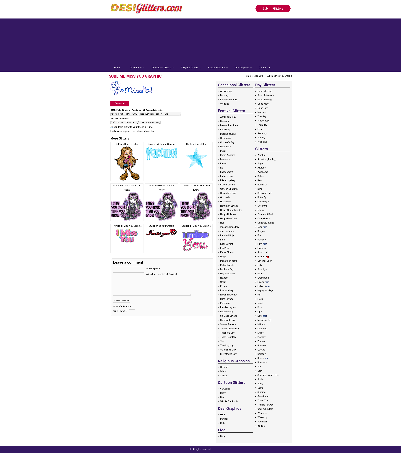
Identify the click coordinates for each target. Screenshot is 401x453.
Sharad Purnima (228, 324)
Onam (223, 282)
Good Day (263, 108)
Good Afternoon (266, 95)
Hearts (261, 282)
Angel (260, 163)
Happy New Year (228, 218)
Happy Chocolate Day (231, 210)
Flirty (260, 243)
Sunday (261, 137)
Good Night (263, 103)
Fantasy (262, 239)
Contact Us (265, 67)
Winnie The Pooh (229, 401)
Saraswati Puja (227, 320)
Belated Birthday (228, 99)
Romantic (262, 362)
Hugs (260, 299)
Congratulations (266, 222)
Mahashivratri (227, 265)
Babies (261, 176)
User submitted (265, 409)
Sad (259, 366)
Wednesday (263, 120)
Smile (260, 379)
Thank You (263, 400)
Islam (223, 371)
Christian (224, 367)
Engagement (226, 172)
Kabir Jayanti (226, 243)
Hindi (222, 414)
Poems (261, 341)
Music (261, 332)
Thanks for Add (265, 404)
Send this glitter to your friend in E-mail (134, 127)
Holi (222, 222)
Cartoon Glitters (216, 67)
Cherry (261, 210)
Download (120, 103)
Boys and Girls (265, 193)
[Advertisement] (200, 40)
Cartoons (225, 388)
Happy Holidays (228, 214)
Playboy (262, 337)
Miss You (258, 76)
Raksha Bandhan (228, 294)
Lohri (222, 239)
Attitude (262, 167)
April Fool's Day (228, 117)
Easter (223, 163)
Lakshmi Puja (227, 235)
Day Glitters (136, 67)
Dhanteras (225, 146)
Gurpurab (225, 197)
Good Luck (263, 252)
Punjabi (224, 418)
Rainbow (262, 354)
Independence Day (229, 227)
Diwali (223, 150)
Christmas (225, 138)
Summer (262, 392)
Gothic (261, 273)
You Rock (262, 421)
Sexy (260, 370)
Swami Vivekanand (230, 328)
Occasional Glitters (161, 67)
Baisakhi (224, 121)
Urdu (222, 423)
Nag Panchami (227, 273)
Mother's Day (227, 269)
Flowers (262, 248)
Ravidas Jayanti (228, 307)
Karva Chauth (227, 252)
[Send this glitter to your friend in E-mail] (111, 127)
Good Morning (265, 91)
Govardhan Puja (228, 193)
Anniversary (226, 91)
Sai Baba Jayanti (228, 315)
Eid (221, 167)
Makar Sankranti (228, 260)
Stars (260, 387)
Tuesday (262, 116)
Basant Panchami (229, 125)
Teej (222, 341)
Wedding (224, 103)
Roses (261, 358)
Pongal (223, 286)
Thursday (262, 125)
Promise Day (226, 290)
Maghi (223, 256)
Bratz (223, 397)
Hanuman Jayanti (229, 205)
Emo (260, 235)
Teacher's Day (227, 332)
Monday (262, 112)
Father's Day (226, 176)
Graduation (263, 277)
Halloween (225, 201)
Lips (260, 311)
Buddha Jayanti (228, 133)
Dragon (261, 231)
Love (260, 315)
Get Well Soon (265, 260)
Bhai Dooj (225, 129)
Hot (259, 294)
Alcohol (261, 155)
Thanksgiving (227, 345)
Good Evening (265, 99)
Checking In (263, 201)
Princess (262, 345)
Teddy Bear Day (228, 337)
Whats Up (262, 417)
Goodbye (262, 269)
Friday (261, 129)
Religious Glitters (189, 67)
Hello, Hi (262, 286)
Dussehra (225, 159)
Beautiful (262, 184)
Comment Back (265, 214)
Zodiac (261, 425)
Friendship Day (227, 180)
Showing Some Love (268, 375)
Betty (223, 393)
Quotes (261, 349)
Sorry (260, 383)
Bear (260, 180)
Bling (260, 188)
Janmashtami (227, 231)
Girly (260, 265)
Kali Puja (224, 248)
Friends (261, 256)
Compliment (264, 218)
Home (117, 67)
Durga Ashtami (227, 155)
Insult (260, 303)
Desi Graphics (242, 67)
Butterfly (262, 197)
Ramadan (225, 303)
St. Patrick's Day (228, 354)
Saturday (262, 133)
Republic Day (226, 311)
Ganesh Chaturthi (229, 188)
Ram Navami (226, 299)
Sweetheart (263, 396)
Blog (222, 436)
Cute (260, 227)
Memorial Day (264, 320)
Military (261, 324)
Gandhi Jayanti (227, 184)
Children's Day (227, 142)
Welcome (262, 413)
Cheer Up (262, 205)
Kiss (260, 307)
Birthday (224, 95)
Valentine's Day (228, 349)
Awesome (263, 172)
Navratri (224, 277)
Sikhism (224, 375)
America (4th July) (267, 159)
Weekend (262, 141)
